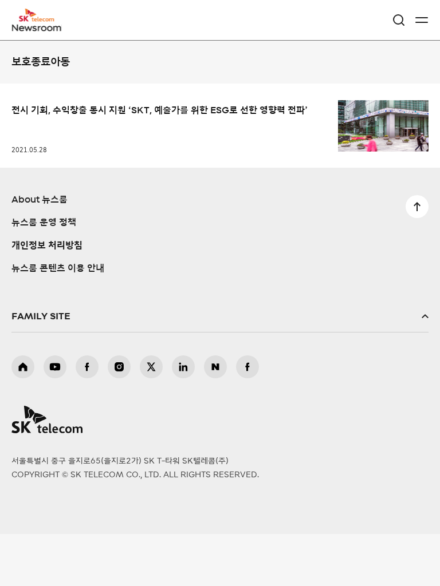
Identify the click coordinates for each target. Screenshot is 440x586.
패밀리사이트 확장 (220, 316)
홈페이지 (22, 366)
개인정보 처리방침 (46, 245)
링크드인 (183, 366)
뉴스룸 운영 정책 (43, 222)
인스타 (119, 366)
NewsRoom (37, 26)
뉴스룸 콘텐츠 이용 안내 (57, 268)
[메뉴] (422, 20)
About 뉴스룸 (39, 199)
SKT (40, 20)
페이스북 (87, 366)
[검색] (399, 20)
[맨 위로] (417, 206)
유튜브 (55, 366)
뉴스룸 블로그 (215, 366)
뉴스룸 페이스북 (247, 366)
